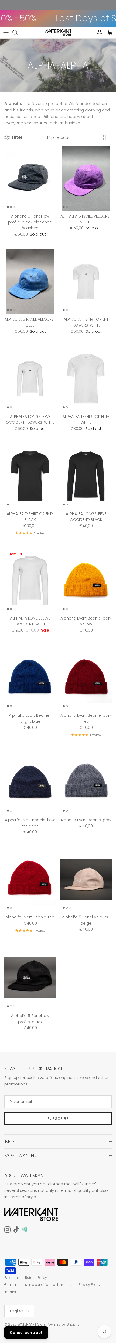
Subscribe (58, 1118)
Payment (11, 1277)
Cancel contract (26, 1332)
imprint (10, 1292)
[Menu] (6, 32)
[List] (108, 137)
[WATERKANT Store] (58, 32)
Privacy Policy (89, 1284)
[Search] (18, 32)
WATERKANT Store (32, 1324)
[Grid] (100, 137)
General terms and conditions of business (38, 1284)
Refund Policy (36, 1277)
